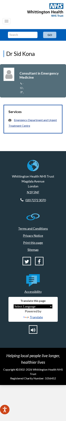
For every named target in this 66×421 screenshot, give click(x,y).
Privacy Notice (33, 235)
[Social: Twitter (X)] (27, 261)
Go (50, 34)
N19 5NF (33, 192)
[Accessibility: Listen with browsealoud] (33, 329)
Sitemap (33, 250)
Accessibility (33, 292)
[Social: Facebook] (39, 261)
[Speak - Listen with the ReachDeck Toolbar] (5, 409)
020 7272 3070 (35, 200)
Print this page (33, 243)
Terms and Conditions (33, 228)
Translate (36, 317)
